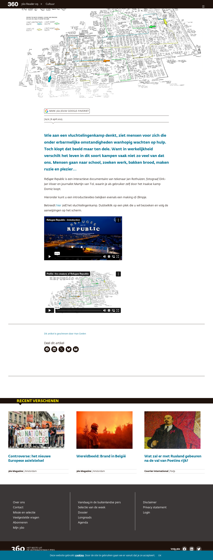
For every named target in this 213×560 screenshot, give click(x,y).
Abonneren (20, 522)
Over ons (19, 502)
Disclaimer (150, 502)
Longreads (85, 517)
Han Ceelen (80, 334)
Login (146, 512)
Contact (18, 507)
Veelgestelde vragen (26, 517)
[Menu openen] (203, 6)
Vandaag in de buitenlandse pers (99, 502)
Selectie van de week (91, 507)
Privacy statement (155, 507)
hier (58, 205)
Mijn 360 (18, 527)
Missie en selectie (24, 512)
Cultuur (50, 4)
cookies (79, 555)
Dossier (83, 512)
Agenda (83, 522)
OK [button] (159, 556)
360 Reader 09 (29, 4)
